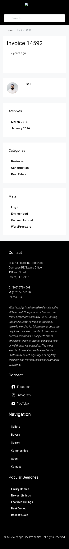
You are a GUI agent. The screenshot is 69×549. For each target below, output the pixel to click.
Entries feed (19, 213)
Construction (20, 168)
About (14, 458)
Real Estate (18, 174)
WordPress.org (21, 226)
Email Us (16, 297)
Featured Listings (22, 502)
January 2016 (20, 128)
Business (17, 161)
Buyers (15, 434)
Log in (15, 207)
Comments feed (22, 220)
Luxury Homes (20, 489)
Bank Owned (18, 508)
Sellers (15, 426)
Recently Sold (19, 514)
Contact (16, 466)
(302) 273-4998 (21, 287)
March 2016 (19, 122)
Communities (19, 450)
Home (9, 30)
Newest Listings (21, 495)
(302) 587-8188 (21, 292)
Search (15, 442)
